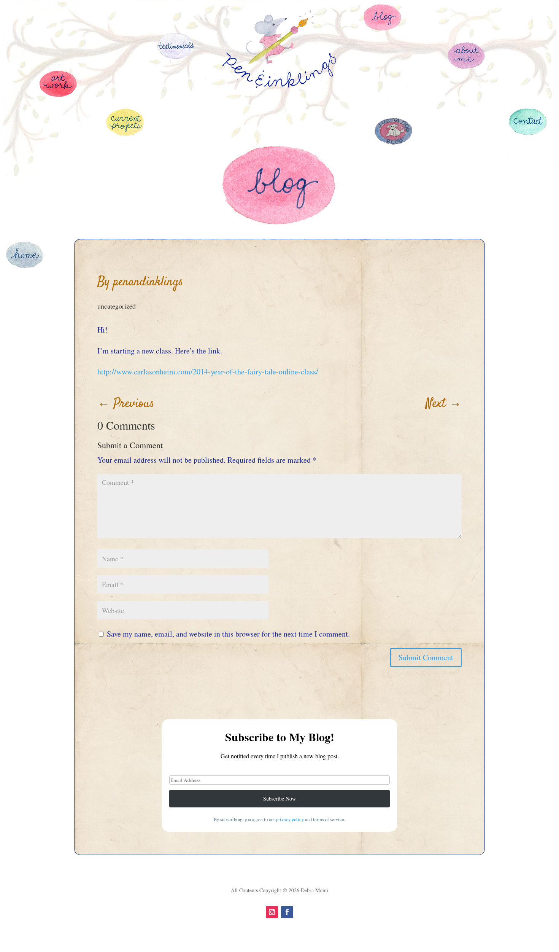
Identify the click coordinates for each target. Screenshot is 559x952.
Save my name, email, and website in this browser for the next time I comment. (228, 634)
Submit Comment (426, 657)
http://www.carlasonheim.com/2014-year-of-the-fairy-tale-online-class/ (207, 371)
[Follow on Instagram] (272, 912)
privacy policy (290, 819)
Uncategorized (116, 305)
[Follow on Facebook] (287, 912)
